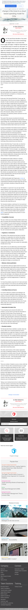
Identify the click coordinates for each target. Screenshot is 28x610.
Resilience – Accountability (9, 540)
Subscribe (21, 436)
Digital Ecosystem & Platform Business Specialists (5, 597)
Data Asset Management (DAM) (11, 489)
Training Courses (18, 586)
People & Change (14, 456)
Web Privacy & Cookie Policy (6, 577)
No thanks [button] (20, 6)
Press (2, 572)
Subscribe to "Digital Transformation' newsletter (21, 569)
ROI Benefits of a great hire (7, 603)
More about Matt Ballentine (18, 34)
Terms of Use (4, 579)
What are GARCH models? (9, 559)
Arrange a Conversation (14, 394)
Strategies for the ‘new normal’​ (10, 520)
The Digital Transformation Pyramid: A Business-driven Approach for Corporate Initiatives (13, 476)
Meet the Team (4, 570)
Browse (14, 419)
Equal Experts (18, 28)
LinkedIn (16, 572)
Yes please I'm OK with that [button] (10, 6)
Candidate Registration (6, 604)
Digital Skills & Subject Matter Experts (6, 593)
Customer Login (4, 601)
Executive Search (5, 586)
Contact (2, 574)
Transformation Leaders (6, 590)
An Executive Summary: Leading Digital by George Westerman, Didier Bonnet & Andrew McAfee (14, 468)
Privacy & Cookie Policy (16, 3)
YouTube (17, 574)
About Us (3, 569)
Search (7, 436)
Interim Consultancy (5, 588)
